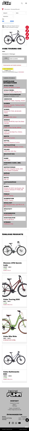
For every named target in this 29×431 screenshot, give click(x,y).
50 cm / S (6, 175)
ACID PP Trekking (8, 195)
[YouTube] (19, 423)
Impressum (21, 429)
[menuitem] (26, 3)
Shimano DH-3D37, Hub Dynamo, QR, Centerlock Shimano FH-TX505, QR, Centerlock (14, 189)
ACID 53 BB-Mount (9, 219)
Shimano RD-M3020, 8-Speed (12, 87)
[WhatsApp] (16, 423)
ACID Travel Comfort (9, 138)
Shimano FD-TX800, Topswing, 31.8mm (14, 100)
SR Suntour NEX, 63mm (10, 117)
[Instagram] (13, 423)
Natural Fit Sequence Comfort (12, 142)
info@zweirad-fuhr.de (16, 409)
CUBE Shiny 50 (8, 215)
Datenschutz (25, 429)
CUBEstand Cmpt (8, 224)
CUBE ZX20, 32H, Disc (10, 151)
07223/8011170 (16, 408)
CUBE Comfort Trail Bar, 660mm (12, 127)
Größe (6, 58)
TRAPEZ (6, 200)
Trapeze (11, 200)
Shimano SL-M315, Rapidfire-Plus (13, 92)
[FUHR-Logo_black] (12, 3)
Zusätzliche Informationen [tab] (9, 78)
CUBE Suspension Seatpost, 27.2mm (13, 146)
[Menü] (26, 3)
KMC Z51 (6, 179)
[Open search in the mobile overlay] (22, 3)
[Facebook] (9, 423)
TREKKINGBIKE (21, 72)
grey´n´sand (7, 160)
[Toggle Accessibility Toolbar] (27, 420)
